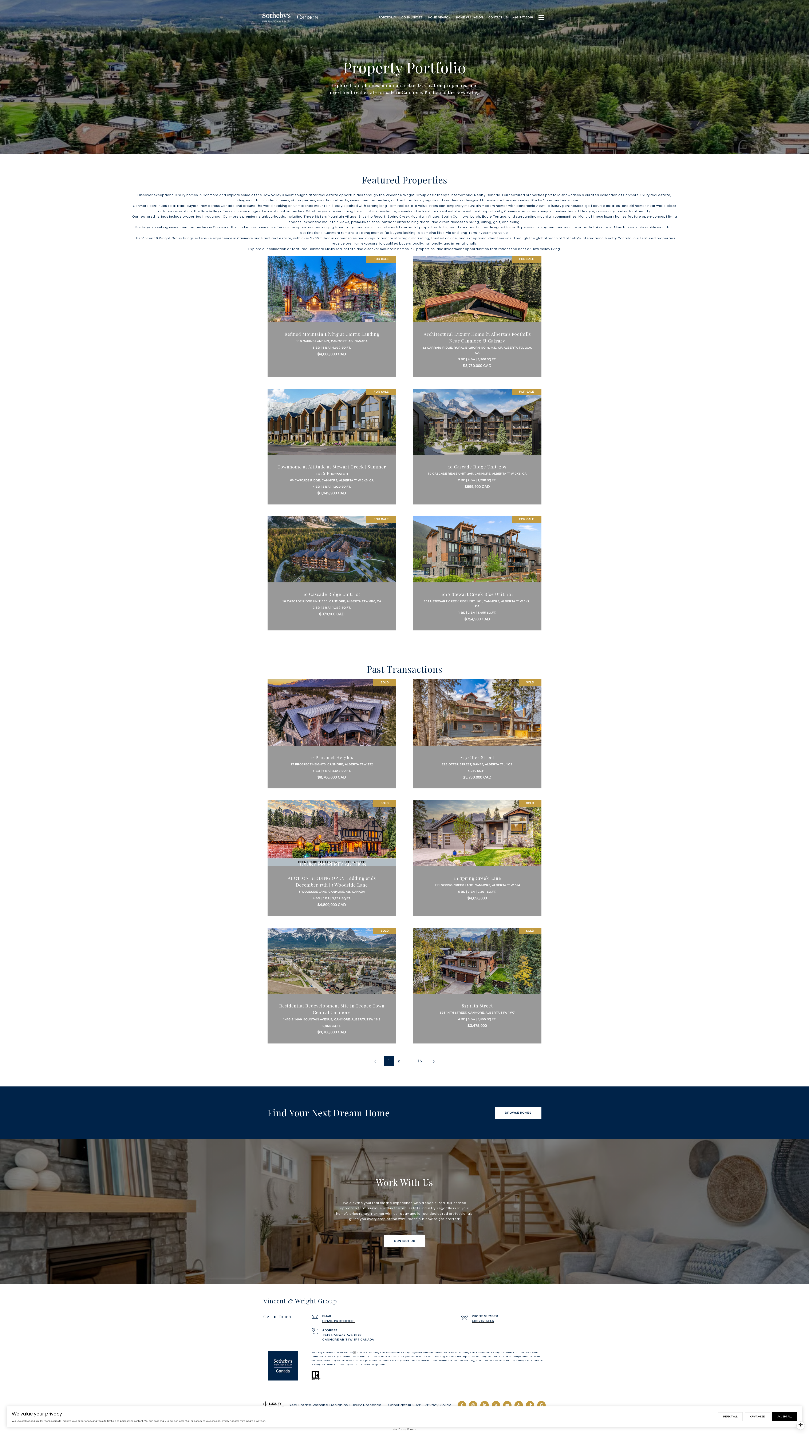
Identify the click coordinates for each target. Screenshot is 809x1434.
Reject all (730, 1416)
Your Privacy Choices (404, 1429)
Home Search (439, 17)
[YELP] (518, 1405)
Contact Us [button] (404, 1241)
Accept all (785, 1416)
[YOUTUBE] (507, 1405)
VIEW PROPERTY (332, 314)
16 (420, 1061)
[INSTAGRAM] (473, 1405)
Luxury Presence (365, 1405)
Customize (757, 1416)
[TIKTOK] (530, 1405)
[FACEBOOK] (462, 1405)
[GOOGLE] (541, 1405)
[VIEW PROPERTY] (332, 310)
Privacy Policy (438, 1405)
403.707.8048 (483, 1321)
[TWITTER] (496, 1405)
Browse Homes (518, 1112)
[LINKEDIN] (484, 1405)
